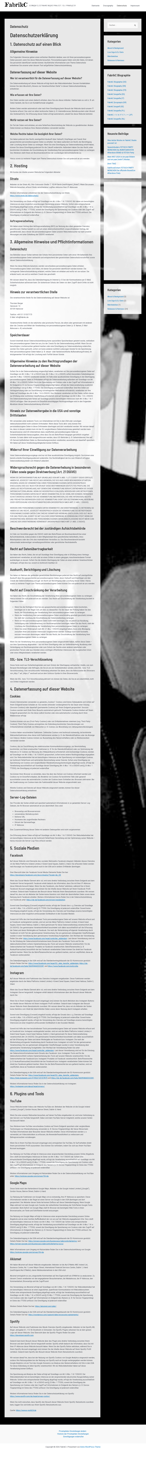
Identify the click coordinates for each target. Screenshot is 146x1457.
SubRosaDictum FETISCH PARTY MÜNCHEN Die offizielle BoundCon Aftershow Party (121, 170)
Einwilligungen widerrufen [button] (73, 1437)
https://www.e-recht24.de (26, 1410)
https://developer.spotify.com (22, 1335)
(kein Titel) (111, 164)
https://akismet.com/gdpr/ (45, 1306)
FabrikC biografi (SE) (115, 106)
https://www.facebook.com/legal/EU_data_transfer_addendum (53, 963)
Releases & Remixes (115, 60)
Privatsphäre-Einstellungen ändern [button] (72, 1431)
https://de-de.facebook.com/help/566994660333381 (72, 1078)
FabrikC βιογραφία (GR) (116, 102)
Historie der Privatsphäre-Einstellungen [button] (73, 1434)
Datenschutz (122, 6)
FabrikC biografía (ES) (116, 94)
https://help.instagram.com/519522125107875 (28, 1078)
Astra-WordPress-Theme (90, 1447)
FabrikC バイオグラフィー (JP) (119, 115)
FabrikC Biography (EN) (116, 86)
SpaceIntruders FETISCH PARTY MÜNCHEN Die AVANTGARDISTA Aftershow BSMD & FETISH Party (120, 150)
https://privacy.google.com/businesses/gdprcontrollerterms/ (52, 1241)
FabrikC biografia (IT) (115, 98)
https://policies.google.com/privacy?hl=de (32, 1176)
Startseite (95, 6)
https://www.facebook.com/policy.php (63, 966)
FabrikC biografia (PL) (116, 111)
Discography (108, 6)
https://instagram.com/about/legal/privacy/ (27, 1086)
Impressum (135, 6)
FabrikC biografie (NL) (116, 119)
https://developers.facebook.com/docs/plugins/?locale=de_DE (35, 875)
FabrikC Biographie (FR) (116, 90)
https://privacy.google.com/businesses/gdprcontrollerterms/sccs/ (37, 1244)
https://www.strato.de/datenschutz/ (24, 196)
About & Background (115, 48)
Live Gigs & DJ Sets (115, 52)
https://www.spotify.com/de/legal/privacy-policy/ (30, 1396)
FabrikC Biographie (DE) (116, 82)
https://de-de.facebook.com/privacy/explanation (45, 900)
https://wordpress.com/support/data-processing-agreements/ (53, 1315)
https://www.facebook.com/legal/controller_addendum (45, 938)
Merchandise (112, 56)
